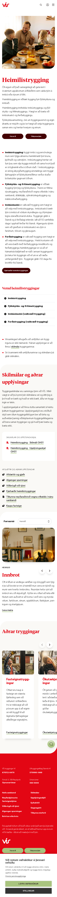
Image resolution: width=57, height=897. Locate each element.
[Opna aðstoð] (51, 744)
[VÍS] (5, 4)
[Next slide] (49, 571)
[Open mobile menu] (53, 4)
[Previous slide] (42, 571)
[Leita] (41, 4)
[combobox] (35, 521)
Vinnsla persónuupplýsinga (15, 876)
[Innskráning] (48, 4)
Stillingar (28, 891)
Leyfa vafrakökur (28, 884)
